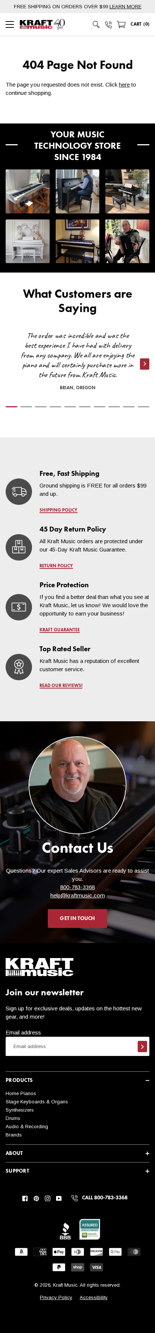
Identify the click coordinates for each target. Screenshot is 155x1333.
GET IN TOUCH (77, 918)
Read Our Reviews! (61, 686)
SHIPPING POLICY (59, 510)
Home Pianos (21, 1093)
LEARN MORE (125, 6)
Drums (13, 1118)
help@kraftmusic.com (77, 895)
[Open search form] (96, 24)
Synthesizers (20, 1110)
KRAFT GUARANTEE (60, 630)
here (124, 84)
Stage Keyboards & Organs (37, 1101)
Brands (14, 1135)
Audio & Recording (27, 1126)
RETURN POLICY (56, 566)
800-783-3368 (77, 887)
